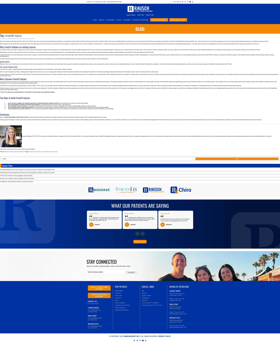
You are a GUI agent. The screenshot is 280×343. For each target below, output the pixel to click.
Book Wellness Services (159, 20)
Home (95, 20)
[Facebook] (134, 340)
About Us (101, 20)
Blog (143, 290)
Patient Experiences (120, 307)
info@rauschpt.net (114, 2)
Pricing (116, 300)
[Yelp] (146, 340)
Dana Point (140, 15)
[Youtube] (143, 340)
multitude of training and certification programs (225, 54)
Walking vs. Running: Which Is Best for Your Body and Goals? (17, 181)
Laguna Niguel (130, 15)
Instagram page (84, 85)
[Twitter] (140, 340)
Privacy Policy (164, 336)
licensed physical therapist (218, 119)
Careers (118, 20)
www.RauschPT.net (132, 336)
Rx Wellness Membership (140, 20)
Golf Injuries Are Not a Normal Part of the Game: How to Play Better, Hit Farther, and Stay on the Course (28, 172)
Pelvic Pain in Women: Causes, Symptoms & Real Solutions (16, 175)
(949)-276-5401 (101, 2)
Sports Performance (20, 151)
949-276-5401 (95, 303)
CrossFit (31, 151)
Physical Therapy (9, 151)
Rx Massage (145, 298)
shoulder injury (54, 151)
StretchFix (144, 300)
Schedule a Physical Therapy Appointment (99, 288)
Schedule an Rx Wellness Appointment (99, 295)
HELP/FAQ (118, 298)
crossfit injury (37, 151)
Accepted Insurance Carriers (122, 305)
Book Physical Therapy (178, 20)
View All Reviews (140, 242)
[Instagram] (137, 340)
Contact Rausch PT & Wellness (150, 302)
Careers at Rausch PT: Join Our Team (152, 305)
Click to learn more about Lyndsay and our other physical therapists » (18, 149)
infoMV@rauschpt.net (96, 326)
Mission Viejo (150, 15)
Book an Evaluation (120, 302)
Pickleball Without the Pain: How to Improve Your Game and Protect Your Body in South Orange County (28, 169)
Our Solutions (110, 20)
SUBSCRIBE (131, 272)
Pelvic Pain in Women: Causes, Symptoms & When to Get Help (17, 178)
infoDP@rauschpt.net (96, 318)
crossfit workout (45, 151)
